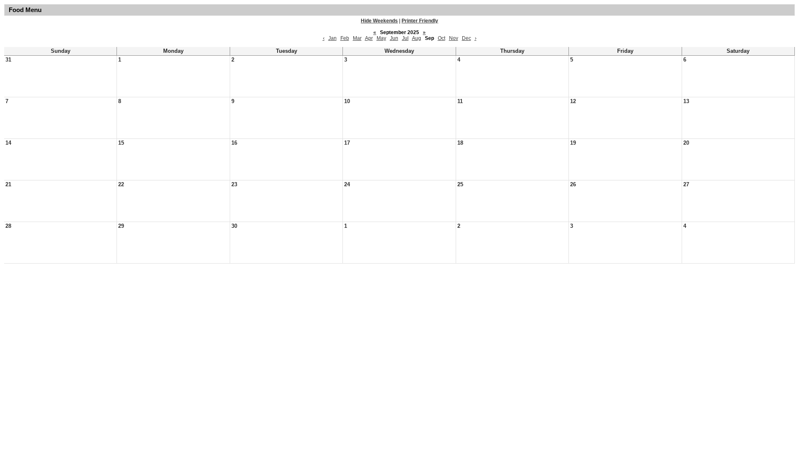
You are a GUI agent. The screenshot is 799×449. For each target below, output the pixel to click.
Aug (416, 38)
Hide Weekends (379, 21)
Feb (344, 38)
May (381, 38)
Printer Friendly (420, 21)
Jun (394, 38)
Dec (466, 38)
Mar (357, 38)
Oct (441, 38)
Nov (453, 38)
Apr (369, 38)
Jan (332, 38)
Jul (405, 38)
